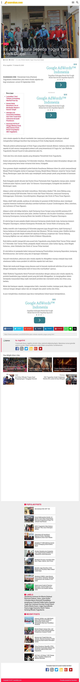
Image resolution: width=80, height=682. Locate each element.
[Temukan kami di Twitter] (26, 348)
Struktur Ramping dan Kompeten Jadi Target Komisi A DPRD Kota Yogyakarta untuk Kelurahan (44, 553)
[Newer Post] (6, 375)
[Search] (78, 2)
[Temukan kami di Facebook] (17, 348)
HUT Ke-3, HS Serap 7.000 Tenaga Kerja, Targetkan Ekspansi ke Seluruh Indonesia (44, 657)
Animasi (35, 597)
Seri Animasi (33, 604)
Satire (46, 602)
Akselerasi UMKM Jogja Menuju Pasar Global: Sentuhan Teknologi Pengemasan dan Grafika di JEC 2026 (44, 578)
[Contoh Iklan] (61, 77)
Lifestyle (27, 600)
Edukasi (49, 597)
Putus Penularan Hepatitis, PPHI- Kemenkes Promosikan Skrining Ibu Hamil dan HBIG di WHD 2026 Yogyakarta (45, 648)
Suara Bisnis (29, 606)
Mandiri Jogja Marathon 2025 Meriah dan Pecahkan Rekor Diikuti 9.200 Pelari (44, 569)
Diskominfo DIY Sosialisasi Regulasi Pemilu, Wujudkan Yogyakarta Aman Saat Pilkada (43, 536)
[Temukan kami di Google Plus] (35, 349)
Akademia (28, 597)
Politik (41, 602)
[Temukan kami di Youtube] (40, 348)
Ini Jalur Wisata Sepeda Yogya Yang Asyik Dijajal (36, 51)
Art (40, 597)
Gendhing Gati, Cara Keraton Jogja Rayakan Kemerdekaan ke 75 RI (14, 368)
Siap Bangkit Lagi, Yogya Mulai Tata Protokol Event (39, 369)
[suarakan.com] (41, 2)
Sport (52, 604)
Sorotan (42, 604)
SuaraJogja (28, 608)
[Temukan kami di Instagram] (22, 349)
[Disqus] (40, 413)
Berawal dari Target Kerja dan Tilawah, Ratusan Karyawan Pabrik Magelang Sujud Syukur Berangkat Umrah (45, 640)
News (33, 600)
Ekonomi (27, 598)
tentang (27, 610)
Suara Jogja (38, 606)
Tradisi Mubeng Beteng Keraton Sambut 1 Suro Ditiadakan (64, 369)
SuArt (43, 608)
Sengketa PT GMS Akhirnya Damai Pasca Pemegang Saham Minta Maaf (44, 544)
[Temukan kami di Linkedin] (31, 348)
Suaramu (36, 608)
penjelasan (28, 602)
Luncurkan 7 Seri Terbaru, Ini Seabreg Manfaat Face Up (13, 98)
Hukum (33, 598)
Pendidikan (46, 600)
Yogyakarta (40, 610)
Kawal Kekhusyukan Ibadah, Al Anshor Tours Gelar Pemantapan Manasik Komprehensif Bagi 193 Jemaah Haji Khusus (44, 519)
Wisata (33, 610)
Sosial (47, 604)
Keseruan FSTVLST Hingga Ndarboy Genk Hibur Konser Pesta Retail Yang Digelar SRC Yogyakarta (13, 128)
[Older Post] (74, 375)
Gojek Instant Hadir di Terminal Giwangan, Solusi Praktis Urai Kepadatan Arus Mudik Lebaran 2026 (44, 587)
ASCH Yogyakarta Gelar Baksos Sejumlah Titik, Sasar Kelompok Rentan (44, 527)
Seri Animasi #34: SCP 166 (42, 509)
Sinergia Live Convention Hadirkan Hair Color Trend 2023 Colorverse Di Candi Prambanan (13, 117)
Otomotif (39, 600)
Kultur (6, 44)
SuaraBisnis (47, 606)
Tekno (47, 608)
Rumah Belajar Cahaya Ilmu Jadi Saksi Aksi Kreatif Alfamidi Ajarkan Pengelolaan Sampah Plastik (44, 630)
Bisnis (43, 597)
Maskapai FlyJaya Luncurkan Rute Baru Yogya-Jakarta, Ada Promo (44, 560)
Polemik (36, 602)
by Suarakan (73, 680)
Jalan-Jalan (41, 598)
